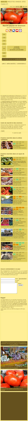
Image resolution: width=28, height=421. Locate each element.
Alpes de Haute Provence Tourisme (14, 361)
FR (21, 6)
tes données (22, 278)
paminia (8, 383)
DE (24, 6)
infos (18, 6)
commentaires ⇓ (21, 63)
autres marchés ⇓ (11, 63)
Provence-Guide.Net (15, 10)
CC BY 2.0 (9, 362)
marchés (4, 1)
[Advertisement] (14, 80)
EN (26, 6)
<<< (11, 6)
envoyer (20, 285)
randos (18, 1)
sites (24, 1)
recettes (11, 1)
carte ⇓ (4, 63)
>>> (14, 6)
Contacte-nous (23, 343)
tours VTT (4, 4)
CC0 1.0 (21, 383)
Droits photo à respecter (6, 13)
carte (6, 105)
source (24, 361)
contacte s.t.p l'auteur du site (20, 303)
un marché (7, 21)
